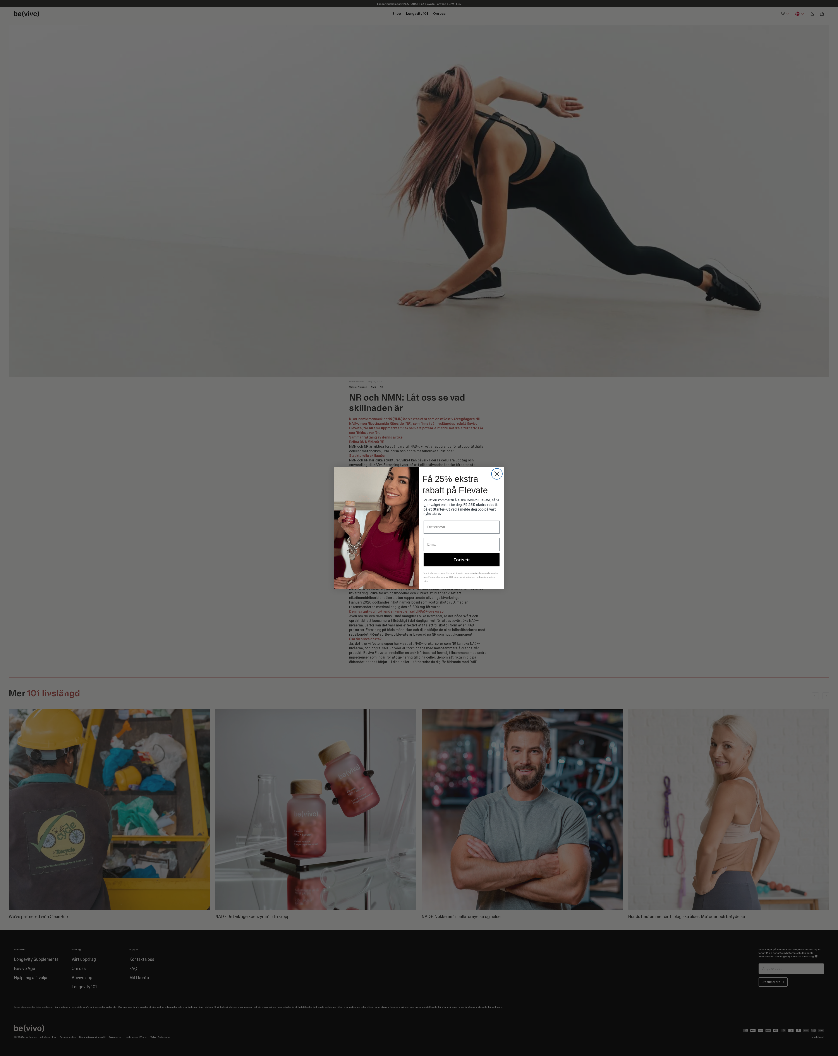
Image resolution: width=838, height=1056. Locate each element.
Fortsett (461, 559)
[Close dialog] (496, 473)
